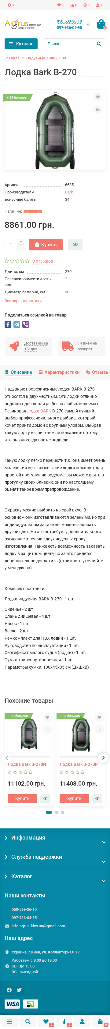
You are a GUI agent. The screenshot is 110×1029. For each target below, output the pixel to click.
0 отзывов (42, 261)
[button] (49, 812)
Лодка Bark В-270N (27, 764)
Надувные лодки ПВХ (46, 58)
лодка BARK (39, 410)
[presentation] (7, 758)
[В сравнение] (97, 109)
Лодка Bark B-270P (79, 764)
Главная (12, 58)
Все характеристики (23, 301)
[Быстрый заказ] (75, 244)
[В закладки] (97, 97)
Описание (21, 372)
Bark (69, 192)
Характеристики (62, 372)
